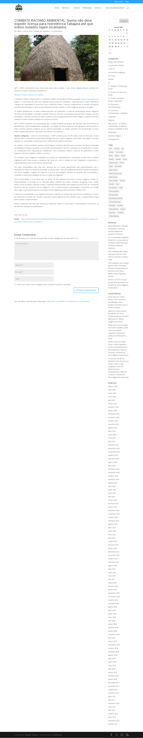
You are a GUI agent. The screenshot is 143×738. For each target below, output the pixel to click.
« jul (109, 53)
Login (127, 2)
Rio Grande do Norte (115, 198)
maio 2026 (112, 397)
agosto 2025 (112, 428)
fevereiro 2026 (113, 407)
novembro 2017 (114, 686)
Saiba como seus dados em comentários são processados (68, 301)
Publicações (87, 8)
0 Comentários (57, 31)
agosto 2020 (112, 607)
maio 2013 (112, 717)
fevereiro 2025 (113, 445)
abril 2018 (111, 669)
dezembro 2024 (114, 448)
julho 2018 (112, 658)
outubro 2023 (113, 476)
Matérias (111, 120)
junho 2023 (112, 490)
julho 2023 (112, 486)
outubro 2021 (113, 559)
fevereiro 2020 (113, 627)
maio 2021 (112, 576)
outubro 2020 (113, 600)
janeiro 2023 (112, 507)
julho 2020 (112, 610)
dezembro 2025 (114, 414)
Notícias (65, 8)
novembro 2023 (114, 472)
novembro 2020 (114, 596)
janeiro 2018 (112, 679)
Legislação (112, 117)
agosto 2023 (112, 483)
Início (57, 8)
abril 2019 (111, 638)
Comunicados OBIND (116, 65)
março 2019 (112, 641)
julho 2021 (112, 569)
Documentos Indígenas (116, 72)
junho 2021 (112, 572)
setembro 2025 (113, 424)
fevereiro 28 (112, 724)
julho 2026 (112, 390)
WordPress (57, 735)
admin (19, 31)
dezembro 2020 (114, 593)
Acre (110, 148)
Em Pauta (111, 76)
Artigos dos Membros (42, 31)
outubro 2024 (113, 455)
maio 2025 (112, 438)
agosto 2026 (112, 386)
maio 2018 (112, 665)
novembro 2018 (114, 645)
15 (124, 40)
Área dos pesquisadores (115, 8)
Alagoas (116, 148)
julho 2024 (112, 466)
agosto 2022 (112, 524)
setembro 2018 (113, 652)
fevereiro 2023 (113, 503)
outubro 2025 (113, 421)
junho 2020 (112, 614)
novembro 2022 (114, 514)
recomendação (91, 99)
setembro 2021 (113, 562)
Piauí (120, 188)
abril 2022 (111, 538)
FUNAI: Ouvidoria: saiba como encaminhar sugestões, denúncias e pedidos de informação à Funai (118, 333)
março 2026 (112, 403)
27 (118, 46)
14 (121, 40)
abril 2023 (111, 497)
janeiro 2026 (112, 410)
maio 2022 (112, 534)
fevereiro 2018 (113, 676)
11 (112, 40)
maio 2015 (112, 707)
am (123, 148)
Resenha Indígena (114, 136)
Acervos (98, 8)
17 (109, 43)
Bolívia (117, 156)
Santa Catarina (113, 209)
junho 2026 (112, 393)
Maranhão (118, 166)
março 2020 (112, 624)
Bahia (111, 156)
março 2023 (112, 500)
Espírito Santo (113, 163)
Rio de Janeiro (113, 195)
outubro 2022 (113, 517)
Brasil (123, 156)
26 (115, 46)
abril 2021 (111, 579)
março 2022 (112, 541)
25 (112, 46)
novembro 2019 (114, 634)
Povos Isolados (114, 191)
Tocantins (121, 213)
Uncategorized (113, 139)
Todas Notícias (114, 216)
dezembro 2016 (114, 703)
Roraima (120, 205)
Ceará (125, 159)
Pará (117, 184)
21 (121, 43)
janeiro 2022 (112, 548)
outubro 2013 (113, 714)
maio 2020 (112, 617)
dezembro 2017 (114, 683)
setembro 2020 (113, 603)
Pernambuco (113, 188)
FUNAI (122, 163)
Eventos (77, 8)
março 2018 (112, 672)
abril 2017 (111, 700)
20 (118, 43)
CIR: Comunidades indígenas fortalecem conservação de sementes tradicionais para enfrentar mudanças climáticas (118, 242)
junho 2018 (112, 662)
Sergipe (122, 209)
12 (115, 40)
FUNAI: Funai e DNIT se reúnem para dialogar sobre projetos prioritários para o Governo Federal (118, 302)
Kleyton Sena (113, 342)
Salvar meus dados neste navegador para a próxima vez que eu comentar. (44, 284)
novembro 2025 (114, 417)
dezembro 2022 (114, 510)
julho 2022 (112, 528)
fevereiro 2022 (113, 545)
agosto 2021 (112, 565)
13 (118, 40)
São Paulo (112, 213)
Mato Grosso (113, 170)
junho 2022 (112, 531)
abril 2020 (111, 621)
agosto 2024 (112, 462)
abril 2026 (111, 400)
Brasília (118, 159)
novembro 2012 (114, 721)
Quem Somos (118, 2)
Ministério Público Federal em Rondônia (28, 95)
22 (124, 43)
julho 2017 (112, 696)
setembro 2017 (113, 693)
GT (109, 83)
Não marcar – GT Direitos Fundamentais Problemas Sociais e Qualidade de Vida (118, 126)
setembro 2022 (113, 521)
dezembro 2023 (114, 469)
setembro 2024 (113, 459)
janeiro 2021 (112, 590)
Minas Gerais (113, 177)
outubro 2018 (113, 648)
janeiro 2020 (112, 631)
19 (115, 43)
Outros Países (113, 180)
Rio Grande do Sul (114, 202)
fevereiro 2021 (113, 586)
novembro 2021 (114, 555)
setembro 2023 (113, 479)
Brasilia (111, 159)
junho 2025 (112, 435)
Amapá (111, 152)
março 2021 (112, 583)
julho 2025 (112, 431)
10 (109, 40)
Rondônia (112, 205)
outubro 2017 (113, 690)
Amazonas (119, 152)
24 (109, 46)
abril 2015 (111, 710)
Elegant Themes (31, 735)
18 (112, 43)
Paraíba (111, 184)
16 (127, 40)
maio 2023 (112, 493)
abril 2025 (111, 441)
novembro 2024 (114, 452)
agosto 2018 (112, 655)
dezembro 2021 (114, 552)
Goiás (111, 166)
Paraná (122, 180)
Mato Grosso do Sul (115, 173)
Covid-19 (111, 69)
